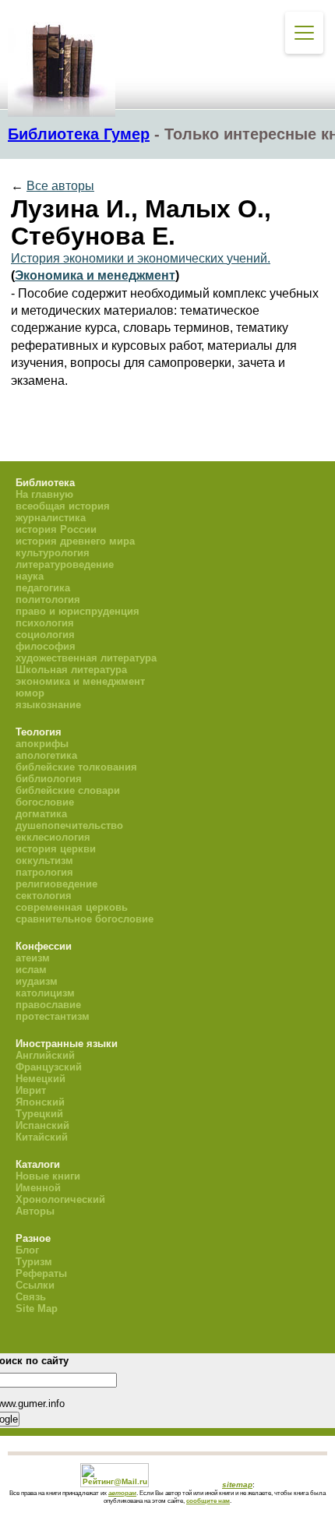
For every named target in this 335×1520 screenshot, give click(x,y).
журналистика (51, 518)
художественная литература (86, 658)
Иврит (31, 1090)
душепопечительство (69, 825)
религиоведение (56, 884)
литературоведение (65, 564)
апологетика (46, 755)
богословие (45, 802)
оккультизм (44, 860)
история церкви (56, 849)
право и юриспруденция (77, 611)
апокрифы (42, 743)
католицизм (45, 993)
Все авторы (60, 185)
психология (45, 623)
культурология (53, 553)
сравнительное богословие (84, 919)
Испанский (42, 1125)
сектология (44, 895)
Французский (49, 1067)
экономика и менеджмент (80, 681)
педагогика (43, 588)
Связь (31, 1297)
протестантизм (53, 1016)
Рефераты (41, 1273)
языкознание (48, 705)
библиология (49, 779)
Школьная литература (71, 669)
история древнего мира (75, 541)
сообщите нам (208, 1500)
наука (30, 576)
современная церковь (72, 907)
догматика (41, 814)
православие (48, 1004)
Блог (27, 1250)
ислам (31, 969)
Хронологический (60, 1199)
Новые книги (48, 1176)
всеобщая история (63, 506)
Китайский (42, 1137)
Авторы (35, 1211)
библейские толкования (76, 767)
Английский (45, 1055)
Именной (38, 1188)
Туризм (34, 1262)
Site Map (37, 1308)
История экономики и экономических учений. (140, 258)
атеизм (33, 958)
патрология (44, 872)
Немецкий (40, 1078)
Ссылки (35, 1285)
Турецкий (39, 1114)
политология (48, 599)
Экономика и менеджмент (95, 275)
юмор (30, 693)
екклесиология (53, 837)
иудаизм (37, 981)
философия (46, 646)
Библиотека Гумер (79, 134)
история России (56, 529)
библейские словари (68, 790)
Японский (40, 1102)
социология (45, 634)
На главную (44, 494)
